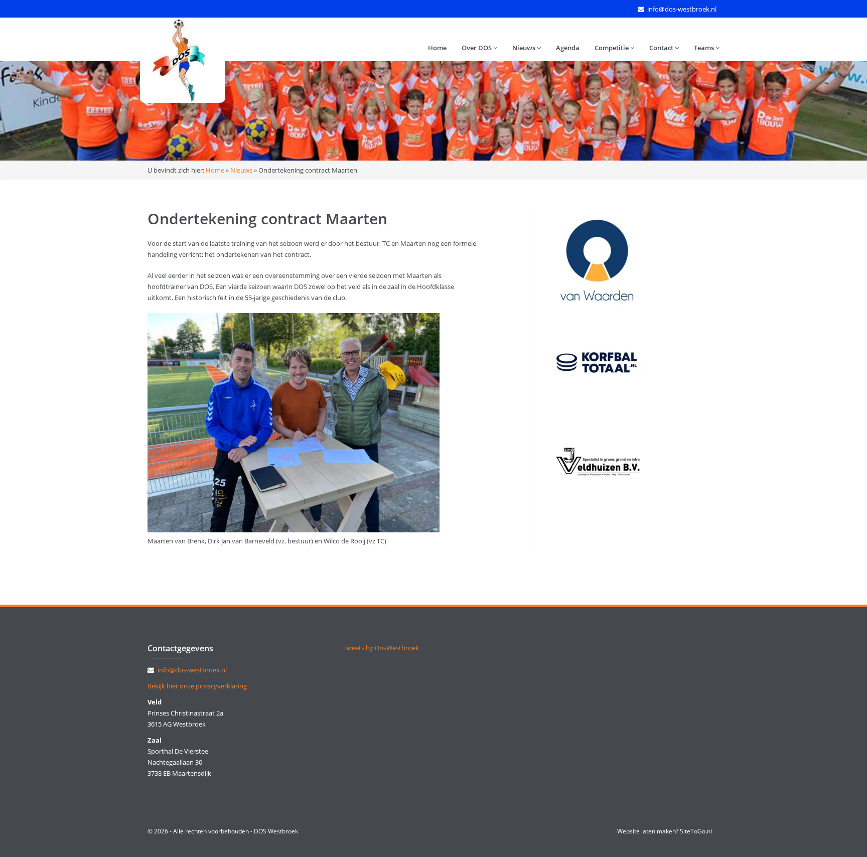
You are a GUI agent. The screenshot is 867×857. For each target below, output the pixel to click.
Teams (704, 47)
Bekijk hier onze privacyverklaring (197, 685)
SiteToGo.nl (696, 831)
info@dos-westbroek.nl (681, 9)
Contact (662, 47)
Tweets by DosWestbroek (381, 647)
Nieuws (524, 47)
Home (437, 47)
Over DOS (477, 47)
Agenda (568, 47)
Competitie (612, 47)
